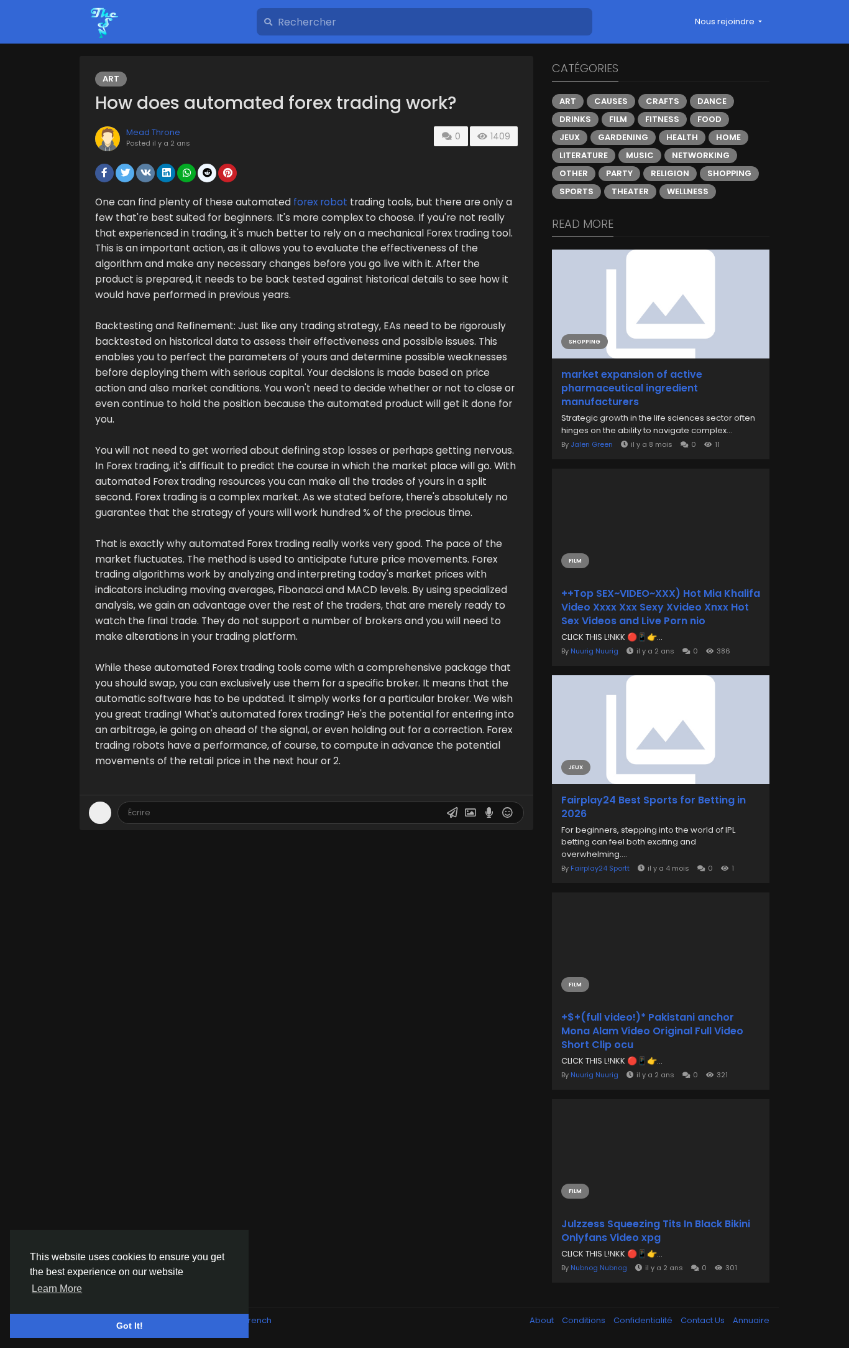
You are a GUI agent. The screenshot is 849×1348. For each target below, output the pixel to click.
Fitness (662, 119)
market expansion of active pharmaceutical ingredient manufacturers (631, 388)
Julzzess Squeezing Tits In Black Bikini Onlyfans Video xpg (655, 1231)
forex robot (320, 201)
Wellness (688, 191)
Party (619, 173)
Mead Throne (153, 132)
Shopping (729, 173)
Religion (670, 173)
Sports (576, 191)
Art (111, 79)
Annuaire (751, 1320)
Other (573, 173)
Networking (701, 155)
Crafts (662, 101)
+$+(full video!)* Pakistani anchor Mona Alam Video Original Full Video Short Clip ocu (652, 1031)
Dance (712, 101)
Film (618, 119)
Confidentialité (643, 1320)
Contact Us (704, 1320)
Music (640, 155)
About (543, 1320)
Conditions (584, 1320)
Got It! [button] (129, 1326)
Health (682, 137)
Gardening (623, 137)
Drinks (575, 119)
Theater (630, 191)
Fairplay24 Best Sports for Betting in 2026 (653, 807)
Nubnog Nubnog (599, 1268)
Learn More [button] (57, 1288)
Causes (611, 101)
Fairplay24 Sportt (600, 868)
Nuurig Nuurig (594, 651)
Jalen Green (592, 444)
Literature (583, 155)
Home (728, 137)
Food (709, 119)
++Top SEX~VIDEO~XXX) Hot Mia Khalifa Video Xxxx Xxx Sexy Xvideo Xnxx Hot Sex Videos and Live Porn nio (660, 607)
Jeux (569, 137)
